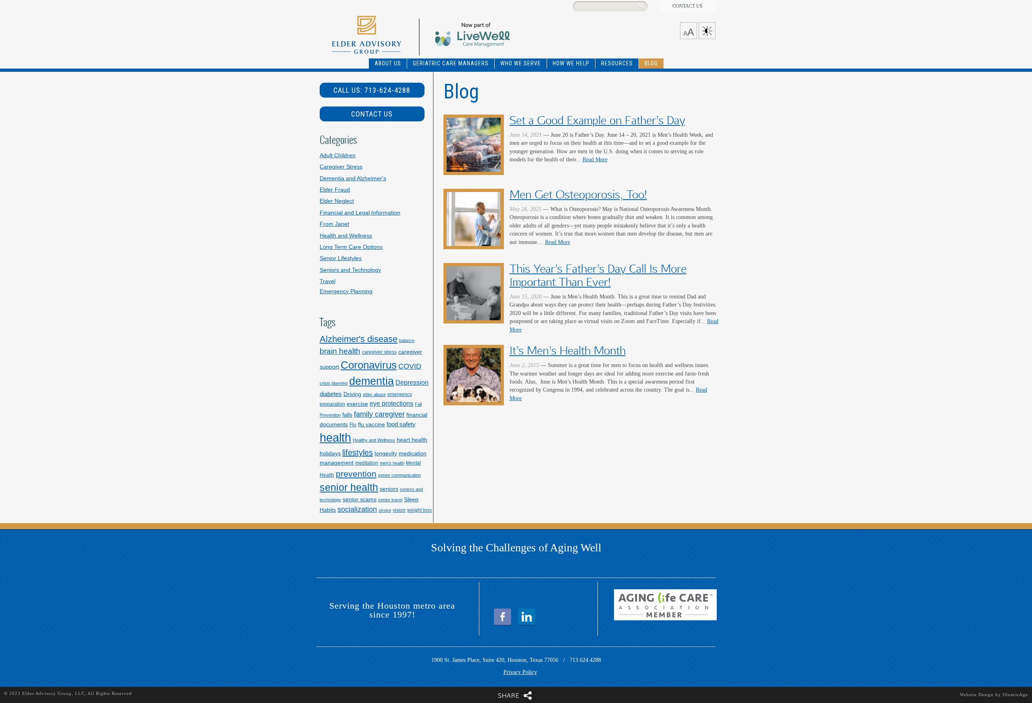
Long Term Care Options (351, 247)
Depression (412, 382)
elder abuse (374, 394)
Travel (327, 281)
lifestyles (357, 452)
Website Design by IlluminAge (994, 694)
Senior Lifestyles (341, 258)
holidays (330, 453)
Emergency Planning (346, 291)
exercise (357, 404)
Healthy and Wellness (374, 440)
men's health (392, 463)
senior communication (399, 475)
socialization (357, 509)
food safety (401, 424)
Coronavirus (369, 365)
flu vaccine (371, 424)
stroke (385, 510)
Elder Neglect (337, 201)
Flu (353, 425)
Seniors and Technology (350, 270)
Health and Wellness (346, 236)
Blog (651, 63)
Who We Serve (520, 63)
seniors (389, 489)
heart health (412, 439)
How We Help (571, 63)
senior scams (360, 499)
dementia (371, 381)
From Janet (334, 224)
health (335, 437)
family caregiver (379, 414)
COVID (409, 366)
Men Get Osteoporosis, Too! (578, 194)
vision (399, 510)
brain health (340, 351)
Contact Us (687, 6)
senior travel (390, 499)
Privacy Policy (520, 672)
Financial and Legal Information (360, 213)
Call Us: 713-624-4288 (371, 90)
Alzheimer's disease (358, 339)
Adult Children (338, 155)
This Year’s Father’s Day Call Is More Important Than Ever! (598, 275)
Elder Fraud (335, 190)
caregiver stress (379, 352)
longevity (386, 453)
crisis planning (333, 383)
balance (406, 340)
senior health (349, 487)
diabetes (331, 393)
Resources (617, 63)
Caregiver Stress (341, 167)
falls (347, 414)
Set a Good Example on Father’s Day (597, 120)
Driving (352, 394)
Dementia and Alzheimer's (353, 178)
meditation (366, 463)
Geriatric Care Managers (451, 63)
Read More (595, 159)
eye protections (391, 403)
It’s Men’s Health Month (568, 350)
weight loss (419, 510)
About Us (388, 63)
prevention (356, 473)
